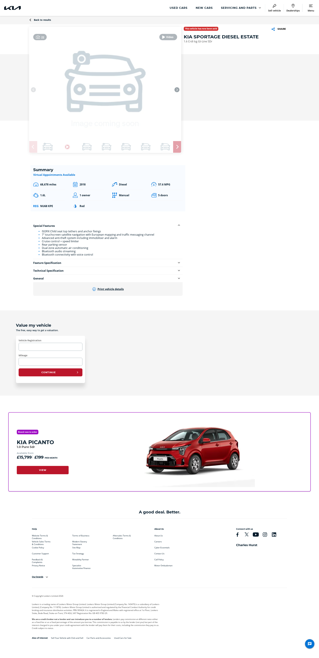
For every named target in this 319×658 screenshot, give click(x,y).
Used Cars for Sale (122, 638)
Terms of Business (80, 535)
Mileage (23, 355)
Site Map (76, 547)
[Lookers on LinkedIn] (274, 534)
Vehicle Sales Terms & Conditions (41, 542)
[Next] (177, 89)
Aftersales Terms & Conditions (122, 536)
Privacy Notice (38, 565)
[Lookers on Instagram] (265, 534)
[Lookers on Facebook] (237, 534)
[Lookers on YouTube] (255, 534)
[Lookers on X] (246, 534)
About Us (158, 535)
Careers (158, 541)
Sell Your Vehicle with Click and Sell (67, 638)
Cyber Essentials (162, 547)
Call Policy (159, 559)
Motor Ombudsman (163, 565)
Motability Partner (80, 559)
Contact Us (159, 553)
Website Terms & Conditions (40, 536)
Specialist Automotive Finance (81, 566)
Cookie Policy (38, 547)
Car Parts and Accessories (99, 638)
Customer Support (40, 553)
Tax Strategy (78, 553)
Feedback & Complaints (37, 560)
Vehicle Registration (30, 340)
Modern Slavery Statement (79, 542)
